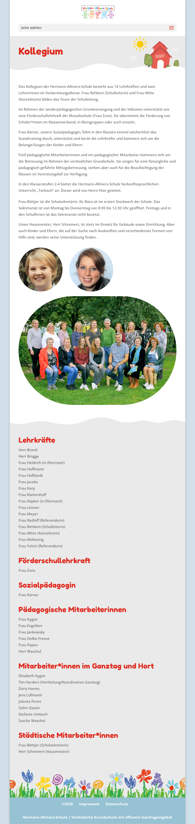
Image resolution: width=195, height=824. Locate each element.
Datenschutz (117, 803)
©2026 (67, 803)
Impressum (89, 803)
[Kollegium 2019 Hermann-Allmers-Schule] (97, 350)
